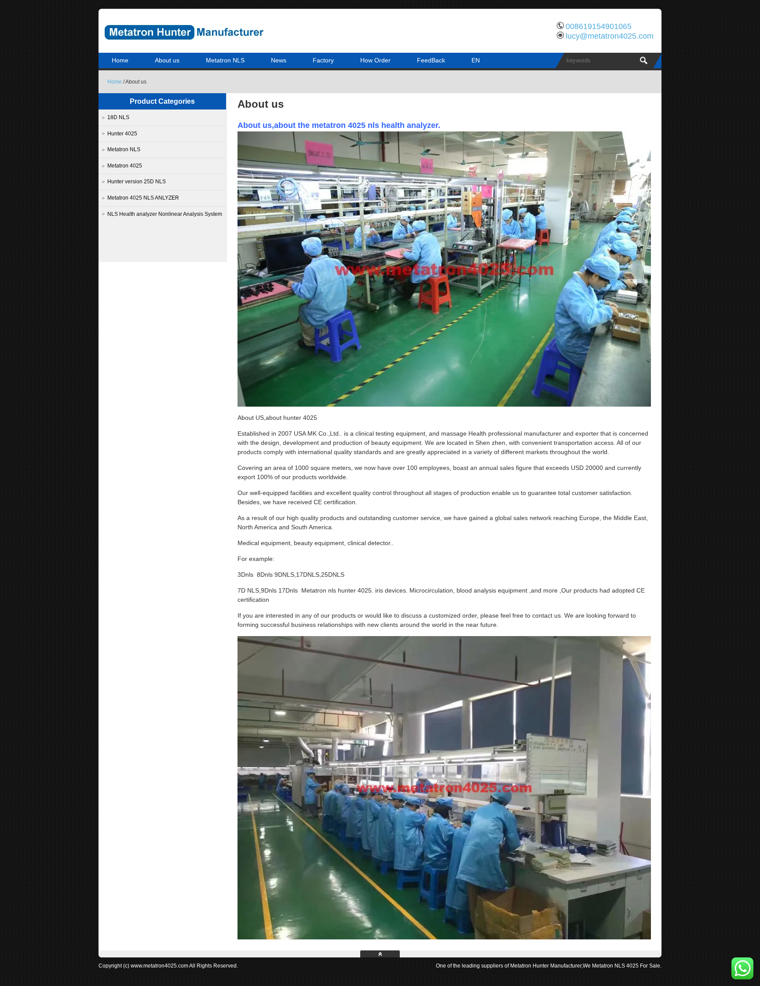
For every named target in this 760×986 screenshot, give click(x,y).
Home (120, 60)
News (278, 60)
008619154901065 (599, 26)
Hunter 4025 (122, 134)
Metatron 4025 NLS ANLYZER (143, 198)
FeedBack (431, 60)
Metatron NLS (225, 60)
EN (475, 60)
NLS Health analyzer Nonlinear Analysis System (164, 214)
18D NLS (118, 117)
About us (167, 60)
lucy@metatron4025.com (610, 36)
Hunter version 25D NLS (136, 181)
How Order (375, 60)
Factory (323, 60)
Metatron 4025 (124, 166)
